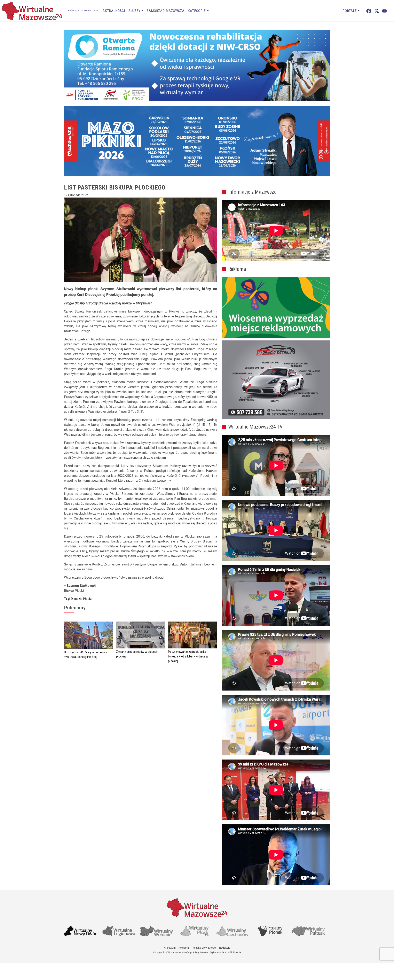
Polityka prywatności (204, 947)
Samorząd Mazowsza (165, 11)
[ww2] (276, 307)
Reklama (184, 947)
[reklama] (276, 379)
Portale (349, 11)
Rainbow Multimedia (231, 952)
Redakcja (224, 947)
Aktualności (114, 11)
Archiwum (170, 947)
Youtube (384, 11)
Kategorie (197, 11)
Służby (134, 11)
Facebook (368, 11)
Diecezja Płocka (81, 599)
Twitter (376, 11)
